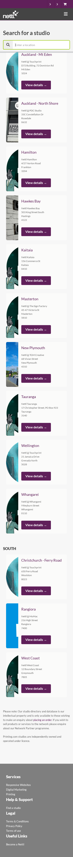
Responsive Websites (18, 785)
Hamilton (28, 152)
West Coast (30, 658)
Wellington (30, 445)
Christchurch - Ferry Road (41, 560)
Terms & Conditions (17, 821)
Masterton (29, 299)
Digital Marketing (16, 789)
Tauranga (28, 396)
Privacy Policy (14, 826)
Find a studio (13, 808)
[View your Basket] (66, 4)
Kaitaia (27, 250)
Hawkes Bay (31, 201)
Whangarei (30, 494)
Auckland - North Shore (39, 103)
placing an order (42, 720)
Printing (10, 794)
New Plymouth (33, 347)
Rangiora (28, 609)
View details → (36, 85)
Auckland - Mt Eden (36, 54)
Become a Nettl (15, 844)
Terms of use (13, 830)
